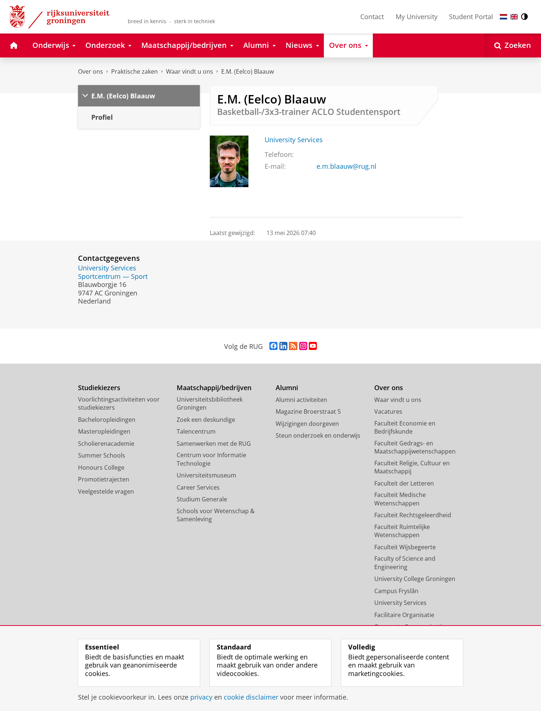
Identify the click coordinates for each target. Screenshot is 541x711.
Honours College (101, 467)
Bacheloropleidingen (106, 420)
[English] (514, 17)
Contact (372, 16)
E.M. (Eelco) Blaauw (247, 71)
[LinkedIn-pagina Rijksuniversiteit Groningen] (283, 346)
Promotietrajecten (103, 479)
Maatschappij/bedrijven (214, 387)
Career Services (198, 487)
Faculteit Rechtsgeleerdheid (412, 515)
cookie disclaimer (251, 697)
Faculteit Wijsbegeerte (405, 547)
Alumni (287, 387)
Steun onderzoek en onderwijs (318, 435)
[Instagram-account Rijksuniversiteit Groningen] (303, 346)
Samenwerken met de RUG (214, 443)
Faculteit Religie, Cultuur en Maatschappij (412, 467)
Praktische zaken (134, 71)
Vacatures (388, 411)
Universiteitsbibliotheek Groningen (210, 403)
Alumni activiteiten (301, 400)
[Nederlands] (503, 17)
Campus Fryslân (396, 591)
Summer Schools (101, 455)
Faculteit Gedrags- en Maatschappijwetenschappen (415, 447)
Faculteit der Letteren (404, 483)
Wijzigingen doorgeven (307, 424)
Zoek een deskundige (206, 420)
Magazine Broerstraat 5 (308, 411)
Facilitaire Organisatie (404, 615)
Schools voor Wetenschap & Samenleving (216, 515)
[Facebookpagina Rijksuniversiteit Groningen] (273, 346)
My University (417, 16)
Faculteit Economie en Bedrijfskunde (404, 427)
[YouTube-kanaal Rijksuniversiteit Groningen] (313, 346)
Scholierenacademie (106, 443)
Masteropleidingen (104, 431)
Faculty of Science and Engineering (404, 562)
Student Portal (471, 16)
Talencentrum (196, 431)
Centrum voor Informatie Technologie (211, 459)
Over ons (90, 71)
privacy (201, 697)
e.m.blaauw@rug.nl (346, 166)
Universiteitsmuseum (206, 475)
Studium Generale (202, 499)
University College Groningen (414, 579)
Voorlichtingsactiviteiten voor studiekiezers (119, 403)
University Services (294, 140)
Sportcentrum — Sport (113, 276)
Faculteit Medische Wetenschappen (400, 499)
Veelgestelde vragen (106, 491)
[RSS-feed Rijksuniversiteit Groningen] (293, 346)
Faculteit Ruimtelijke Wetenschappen (402, 531)
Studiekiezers (99, 387)
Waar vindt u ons (189, 71)
